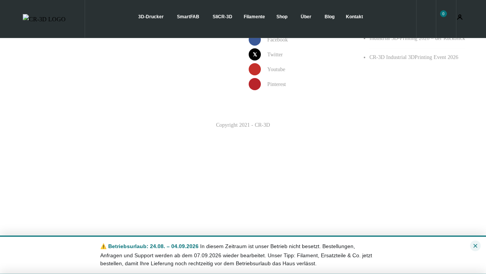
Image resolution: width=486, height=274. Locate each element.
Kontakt (354, 16)
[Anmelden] (459, 18)
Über (306, 16)
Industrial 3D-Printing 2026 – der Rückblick (417, 38)
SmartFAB (188, 16)
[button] (446, 18)
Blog (330, 16)
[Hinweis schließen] (475, 246)
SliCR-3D (222, 16)
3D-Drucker (151, 16)
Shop (282, 16)
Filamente (254, 16)
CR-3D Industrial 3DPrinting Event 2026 (413, 57)
